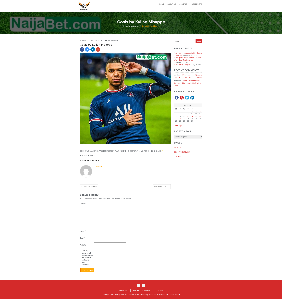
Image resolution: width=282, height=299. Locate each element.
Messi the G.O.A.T (161, 186)
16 (188, 116)
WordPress (153, 294)
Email (82, 238)
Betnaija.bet (119, 294)
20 (176, 119)
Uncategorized (134, 26)
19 (200, 116)
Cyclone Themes (174, 294)
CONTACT (183, 4)
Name (83, 231)
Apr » (181, 126)
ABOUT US (172, 4)
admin (100, 40)
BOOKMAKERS (196, 4)
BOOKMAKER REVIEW (182, 152)
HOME (161, 4)
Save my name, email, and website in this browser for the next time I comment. (87, 258)
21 (180, 119)
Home (124, 26)
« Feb (176, 126)
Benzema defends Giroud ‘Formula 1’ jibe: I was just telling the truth (187, 83)
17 (192, 116)
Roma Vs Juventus (90, 186)
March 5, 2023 (87, 40)
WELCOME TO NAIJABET (182, 65)
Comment (84, 203)
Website (83, 245)
